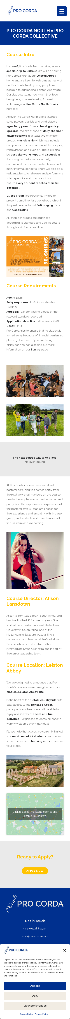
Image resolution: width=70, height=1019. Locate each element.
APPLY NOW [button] (34, 870)
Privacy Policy (41, 1014)
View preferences (35, 1005)
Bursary (35, 349)
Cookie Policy (26, 1014)
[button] (64, 950)
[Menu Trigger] (62, 11)
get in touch (23, 340)
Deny (35, 995)
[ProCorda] (22, 11)
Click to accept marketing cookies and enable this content (35, 813)
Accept (35, 985)
